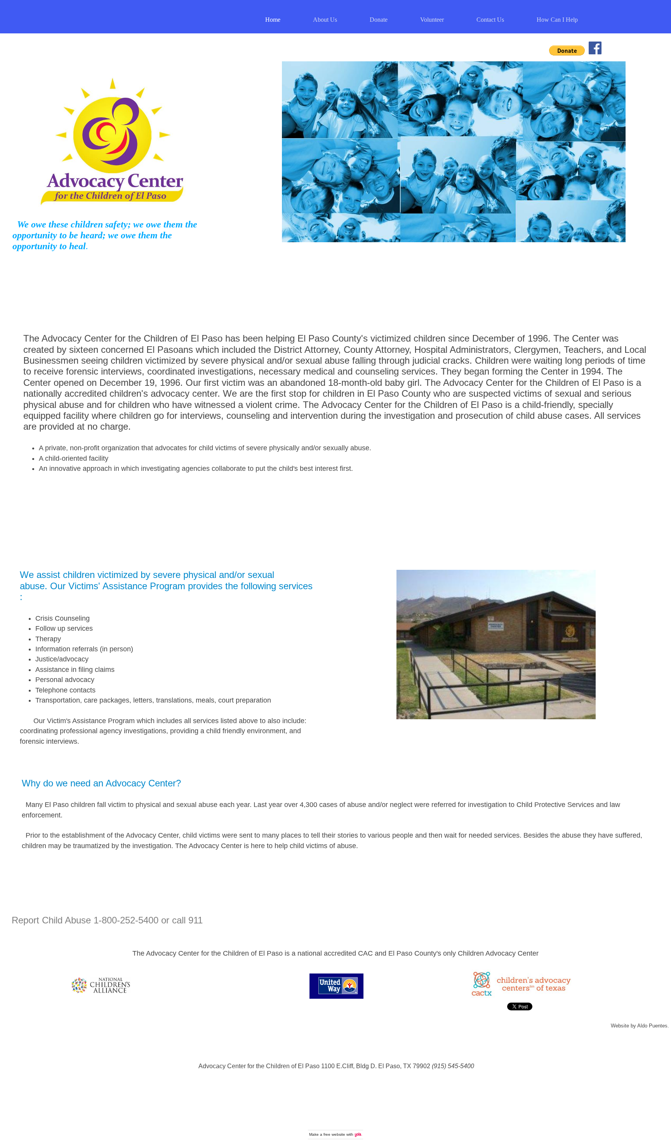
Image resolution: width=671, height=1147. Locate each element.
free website (334, 1134)
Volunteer (432, 19)
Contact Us (490, 19)
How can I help (557, 19)
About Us (325, 19)
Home (272, 19)
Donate (379, 19)
